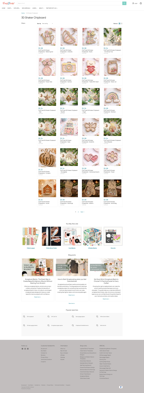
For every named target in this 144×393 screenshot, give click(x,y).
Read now (37, 297)
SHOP (9, 8)
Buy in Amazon (64, 353)
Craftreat (40, 174)
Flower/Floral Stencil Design (87, 367)
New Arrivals (63, 351)
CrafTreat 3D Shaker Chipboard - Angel (90, 111)
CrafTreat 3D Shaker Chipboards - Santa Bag (110, 202)
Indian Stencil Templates (86, 351)
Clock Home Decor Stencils (87, 372)
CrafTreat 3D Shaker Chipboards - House (44, 202)
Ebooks (62, 359)
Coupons (43, 361)
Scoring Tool (103, 359)
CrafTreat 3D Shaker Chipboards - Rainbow (110, 111)
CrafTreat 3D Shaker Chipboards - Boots (87, 51)
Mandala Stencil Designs (86, 363)
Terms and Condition (46, 359)
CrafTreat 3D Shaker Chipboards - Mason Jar (110, 81)
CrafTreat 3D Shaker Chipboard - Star (47, 111)
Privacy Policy (44, 357)
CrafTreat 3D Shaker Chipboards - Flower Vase (45, 81)
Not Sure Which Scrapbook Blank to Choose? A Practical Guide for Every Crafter (106, 281)
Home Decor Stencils (85, 361)
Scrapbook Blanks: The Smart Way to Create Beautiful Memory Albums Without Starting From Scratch (37, 281)
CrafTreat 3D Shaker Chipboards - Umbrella (66, 51)
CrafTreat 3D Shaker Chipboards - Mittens (87, 202)
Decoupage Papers (104, 357)
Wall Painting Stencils (85, 365)
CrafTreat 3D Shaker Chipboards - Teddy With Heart (90, 81)
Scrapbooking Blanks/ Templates (108, 348)
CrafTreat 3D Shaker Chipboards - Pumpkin (44, 172)
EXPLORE (16, 8)
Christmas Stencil (104, 378)
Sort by (39, 23)
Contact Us (44, 353)
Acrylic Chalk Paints (105, 366)
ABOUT (41, 8)
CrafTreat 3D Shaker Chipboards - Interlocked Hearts (91, 171)
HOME (3, 8)
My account (44, 348)
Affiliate (62, 355)
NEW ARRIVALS (26, 8)
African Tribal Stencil (85, 374)
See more (71, 303)
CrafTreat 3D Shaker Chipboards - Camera (66, 81)
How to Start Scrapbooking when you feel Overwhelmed (72, 280)
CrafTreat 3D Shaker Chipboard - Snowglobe (68, 171)
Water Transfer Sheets (105, 364)
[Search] (124, 3)
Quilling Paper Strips (105, 361)
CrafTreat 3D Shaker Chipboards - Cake (65, 141)
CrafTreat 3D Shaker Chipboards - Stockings (66, 202)
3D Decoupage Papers (105, 355)
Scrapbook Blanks (84, 376)
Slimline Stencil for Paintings (87, 369)
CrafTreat (40, 53)
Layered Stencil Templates (87, 348)
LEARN (34, 8)
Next (82, 212)
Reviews (43, 355)
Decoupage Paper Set (105, 368)
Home (23, 13)
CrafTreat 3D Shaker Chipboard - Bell (47, 141)
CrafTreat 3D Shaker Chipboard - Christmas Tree (112, 51)
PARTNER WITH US (51, 8)
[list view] (122, 23)
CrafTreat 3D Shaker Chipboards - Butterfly (88, 141)
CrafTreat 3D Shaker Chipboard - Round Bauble (112, 141)
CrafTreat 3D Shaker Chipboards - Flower (109, 171)
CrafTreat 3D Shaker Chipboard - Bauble (68, 111)
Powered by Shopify (26, 388)
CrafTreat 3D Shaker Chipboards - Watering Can (45, 51)
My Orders (43, 351)
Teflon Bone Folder (85, 378)
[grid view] (119, 23)
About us (62, 348)
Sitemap (62, 357)
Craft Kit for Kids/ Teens (106, 353)
